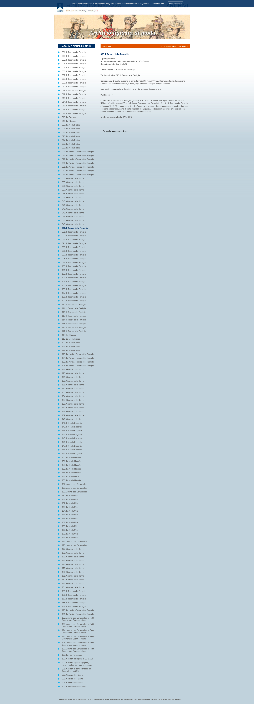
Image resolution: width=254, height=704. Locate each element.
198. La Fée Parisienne (72, 655)
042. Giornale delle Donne (73, 209)
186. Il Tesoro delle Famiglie (74, 595)
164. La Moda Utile (70, 511)
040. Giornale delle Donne (73, 201)
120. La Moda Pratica (71, 343)
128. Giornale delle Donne (73, 373)
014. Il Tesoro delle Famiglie (74, 102)
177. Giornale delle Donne (73, 560)
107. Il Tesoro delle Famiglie (74, 293)
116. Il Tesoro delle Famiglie (74, 327)
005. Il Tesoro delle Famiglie (74, 67)
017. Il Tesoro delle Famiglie (74, 113)
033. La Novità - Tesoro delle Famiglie (78, 174)
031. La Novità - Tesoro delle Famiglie (78, 167)
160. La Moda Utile (70, 496)
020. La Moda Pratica (71, 125)
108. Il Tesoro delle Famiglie (74, 297)
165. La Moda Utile (70, 515)
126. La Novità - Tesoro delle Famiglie (78, 366)
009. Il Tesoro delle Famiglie (74, 83)
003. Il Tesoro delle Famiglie (74, 60)
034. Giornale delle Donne (73, 178)
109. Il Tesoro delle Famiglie (74, 301)
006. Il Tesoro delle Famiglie (74, 71)
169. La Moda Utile (70, 530)
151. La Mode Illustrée (71, 461)
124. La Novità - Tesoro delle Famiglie (78, 358)
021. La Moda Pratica (71, 129)
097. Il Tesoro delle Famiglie (74, 255)
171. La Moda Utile (70, 538)
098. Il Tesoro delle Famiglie (74, 259)
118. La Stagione (69, 335)
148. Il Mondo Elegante (72, 450)
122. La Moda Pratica (71, 350)
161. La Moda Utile (70, 499)
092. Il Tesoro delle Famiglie (74, 236)
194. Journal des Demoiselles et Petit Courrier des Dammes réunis (78, 631)
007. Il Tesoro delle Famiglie (74, 75)
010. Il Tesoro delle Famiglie (74, 87)
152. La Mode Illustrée (71, 465)
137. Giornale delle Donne (73, 408)
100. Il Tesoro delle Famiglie (74, 266)
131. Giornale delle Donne (73, 385)
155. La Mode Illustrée (71, 476)
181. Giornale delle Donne (73, 576)
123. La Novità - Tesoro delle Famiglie (78, 354)
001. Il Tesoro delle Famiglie (74, 52)
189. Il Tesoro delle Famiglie (74, 606)
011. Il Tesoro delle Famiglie (74, 90)
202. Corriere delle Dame (72, 675)
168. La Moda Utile (70, 526)
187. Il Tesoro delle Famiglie (74, 599)
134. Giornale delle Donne (73, 396)
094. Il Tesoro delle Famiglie (74, 243)
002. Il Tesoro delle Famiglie (74, 56)
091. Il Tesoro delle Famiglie (74, 232)
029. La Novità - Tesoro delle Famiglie (78, 159)
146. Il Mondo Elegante (72, 442)
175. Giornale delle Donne (73, 553)
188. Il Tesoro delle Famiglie (74, 603)
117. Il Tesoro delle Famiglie (74, 331)
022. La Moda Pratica (71, 132)
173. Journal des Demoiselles (74, 545)
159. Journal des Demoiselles (74, 492)
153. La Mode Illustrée (71, 469)
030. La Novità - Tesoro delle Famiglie (78, 163)
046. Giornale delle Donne (73, 224)
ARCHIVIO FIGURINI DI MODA (76, 46)
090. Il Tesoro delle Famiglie (75, 228)
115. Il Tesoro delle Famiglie (74, 324)
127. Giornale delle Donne (73, 369)
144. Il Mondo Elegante (72, 434)
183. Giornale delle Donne (73, 583)
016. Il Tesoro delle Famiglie (74, 109)
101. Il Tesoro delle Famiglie (74, 270)
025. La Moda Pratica (71, 144)
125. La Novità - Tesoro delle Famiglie (78, 362)
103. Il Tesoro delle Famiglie (74, 278)
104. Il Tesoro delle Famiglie (74, 281)
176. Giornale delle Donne (73, 557)
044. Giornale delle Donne (73, 217)
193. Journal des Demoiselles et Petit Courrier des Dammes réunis (78, 625)
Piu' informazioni (157, 4)
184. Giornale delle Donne (73, 587)
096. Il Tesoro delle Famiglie (74, 251)
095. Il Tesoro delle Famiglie (74, 247)
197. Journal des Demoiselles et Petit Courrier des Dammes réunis (78, 650)
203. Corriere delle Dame (72, 679)
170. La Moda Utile (70, 534)
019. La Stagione (69, 121)
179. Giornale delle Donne (73, 568)
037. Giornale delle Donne (73, 190)
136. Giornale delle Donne (73, 404)
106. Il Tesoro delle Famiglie (74, 289)
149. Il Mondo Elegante (72, 453)
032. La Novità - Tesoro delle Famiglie (78, 171)
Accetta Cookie (175, 4)
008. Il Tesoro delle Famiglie (74, 79)
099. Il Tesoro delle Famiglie (74, 262)
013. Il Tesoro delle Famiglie (74, 98)
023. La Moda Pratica (71, 136)
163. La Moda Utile (70, 507)
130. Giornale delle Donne (73, 381)
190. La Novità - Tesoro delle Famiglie (78, 610)
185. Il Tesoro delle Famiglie (74, 591)
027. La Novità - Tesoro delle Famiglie (78, 152)
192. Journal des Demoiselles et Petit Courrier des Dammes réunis (78, 619)
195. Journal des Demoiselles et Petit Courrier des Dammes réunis (78, 637)
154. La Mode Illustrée (71, 473)
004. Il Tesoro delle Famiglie (74, 64)
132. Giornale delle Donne (73, 389)
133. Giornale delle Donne (73, 392)
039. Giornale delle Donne (73, 197)
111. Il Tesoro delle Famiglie (74, 308)
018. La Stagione (69, 117)
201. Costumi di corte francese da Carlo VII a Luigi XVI (76, 670)
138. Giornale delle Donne (73, 411)
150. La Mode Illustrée (71, 457)
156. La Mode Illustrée (71, 480)
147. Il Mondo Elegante (72, 446)
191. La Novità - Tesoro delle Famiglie (78, 614)
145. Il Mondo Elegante (72, 438)
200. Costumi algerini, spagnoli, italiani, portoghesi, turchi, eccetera (77, 664)
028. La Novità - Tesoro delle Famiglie (78, 155)
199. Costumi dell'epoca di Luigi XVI (77, 659)
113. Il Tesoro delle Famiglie (74, 316)
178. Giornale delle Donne (73, 564)
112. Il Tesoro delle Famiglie (74, 312)
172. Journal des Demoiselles (74, 541)
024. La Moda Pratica (71, 140)
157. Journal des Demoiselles (74, 484)
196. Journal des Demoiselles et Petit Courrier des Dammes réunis (78, 644)
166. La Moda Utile (70, 518)
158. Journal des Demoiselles (74, 488)
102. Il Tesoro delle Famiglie (74, 274)
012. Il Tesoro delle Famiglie (74, 94)
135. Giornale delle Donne (73, 400)
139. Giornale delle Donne (73, 415)
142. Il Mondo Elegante (72, 427)
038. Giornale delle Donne (73, 194)
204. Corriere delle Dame (72, 683)
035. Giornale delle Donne (73, 182)
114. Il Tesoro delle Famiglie (74, 320)
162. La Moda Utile (70, 503)
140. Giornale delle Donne (73, 419)
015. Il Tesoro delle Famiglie (74, 106)
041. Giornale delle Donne (73, 205)
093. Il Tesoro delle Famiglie (74, 239)
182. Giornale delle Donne (73, 580)
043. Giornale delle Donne (73, 213)
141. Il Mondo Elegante (72, 423)
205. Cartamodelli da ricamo (74, 686)
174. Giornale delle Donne (73, 549)
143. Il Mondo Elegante (72, 431)
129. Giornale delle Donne (73, 377)
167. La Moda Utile (70, 522)
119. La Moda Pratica (71, 339)
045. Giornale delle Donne (73, 220)
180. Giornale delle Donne (73, 572)
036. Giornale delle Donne (73, 186)
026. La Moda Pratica (71, 148)
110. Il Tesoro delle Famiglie (74, 304)
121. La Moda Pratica (71, 346)
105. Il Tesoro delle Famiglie (74, 285)
